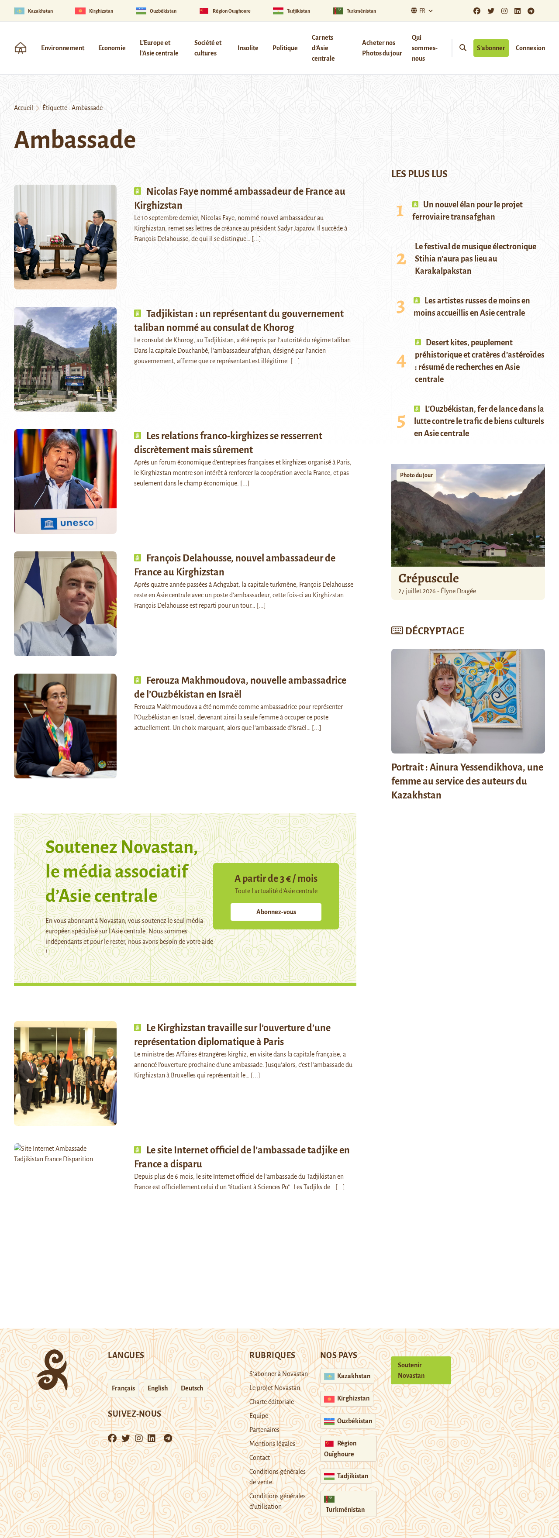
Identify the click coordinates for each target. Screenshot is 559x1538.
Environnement (62, 48)
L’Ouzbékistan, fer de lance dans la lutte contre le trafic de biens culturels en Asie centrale (479, 421)
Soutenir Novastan (411, 1370)
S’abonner (491, 48)
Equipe (258, 1415)
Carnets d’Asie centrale (323, 48)
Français (123, 1388)
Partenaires (264, 1429)
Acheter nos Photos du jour (382, 48)
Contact (259, 1457)
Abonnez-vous (276, 911)
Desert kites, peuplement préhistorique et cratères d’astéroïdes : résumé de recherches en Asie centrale (480, 361)
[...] (256, 238)
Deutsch (192, 1388)
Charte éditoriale (271, 1401)
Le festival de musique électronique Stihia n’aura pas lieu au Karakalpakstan (475, 258)
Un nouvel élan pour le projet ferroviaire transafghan (467, 210)
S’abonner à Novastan (278, 1373)
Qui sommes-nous (425, 48)
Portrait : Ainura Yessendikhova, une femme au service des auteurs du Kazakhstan (467, 781)
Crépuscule (429, 578)
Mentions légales (272, 1443)
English (158, 1388)
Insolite (248, 48)
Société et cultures (207, 48)
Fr (422, 11)
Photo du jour (416, 475)
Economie (112, 48)
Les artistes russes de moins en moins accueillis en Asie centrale (472, 306)
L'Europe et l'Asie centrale (159, 48)
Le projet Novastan (274, 1387)
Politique (285, 48)
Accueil (23, 107)
